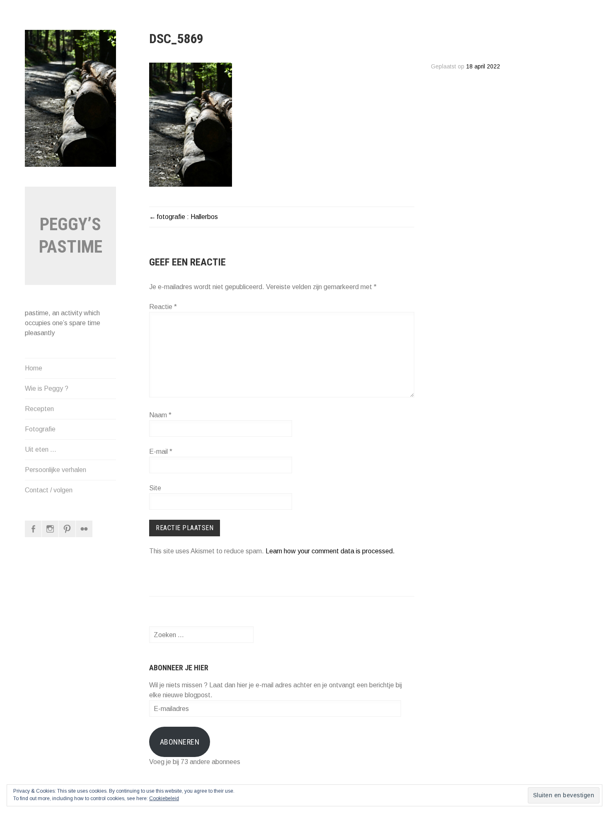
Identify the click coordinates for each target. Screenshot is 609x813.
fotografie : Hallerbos (187, 216)
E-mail (160, 451)
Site (155, 488)
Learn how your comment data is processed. (330, 551)
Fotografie (40, 429)
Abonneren (180, 742)
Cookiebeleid (164, 798)
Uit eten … (40, 449)
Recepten (39, 408)
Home (33, 368)
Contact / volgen (48, 490)
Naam (160, 415)
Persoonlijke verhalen (55, 469)
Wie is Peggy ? (46, 388)
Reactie (163, 306)
